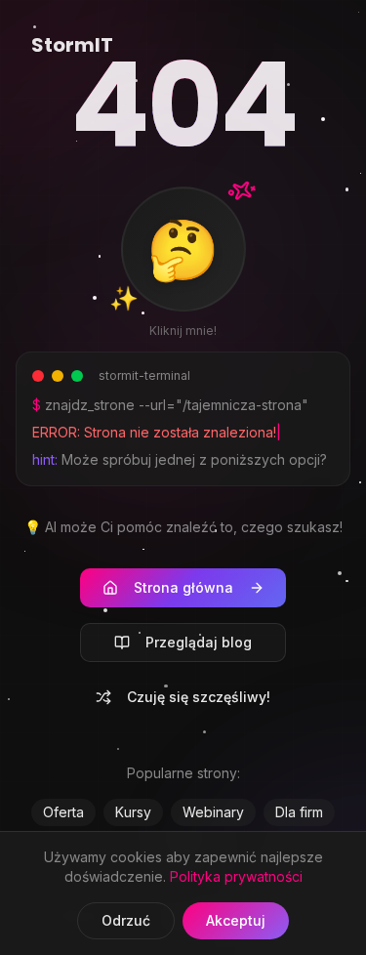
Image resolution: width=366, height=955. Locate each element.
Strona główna (183, 587)
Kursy (133, 812)
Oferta (63, 812)
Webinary (213, 812)
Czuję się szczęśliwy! (198, 696)
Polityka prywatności (236, 876)
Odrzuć (126, 920)
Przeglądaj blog (198, 642)
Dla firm (299, 812)
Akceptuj (235, 920)
